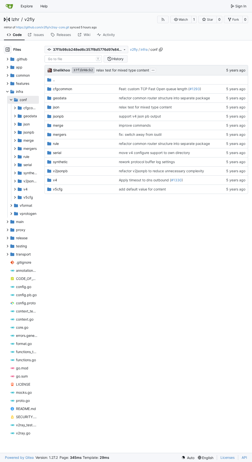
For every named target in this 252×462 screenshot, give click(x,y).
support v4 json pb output (140, 116)
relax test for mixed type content (122, 70)
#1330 (176, 180)
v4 (55, 180)
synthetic (60, 162)
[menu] (187, 458)
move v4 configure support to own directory (154, 153)
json (56, 107)
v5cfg (58, 189)
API (244, 457)
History (118, 59)
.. (54, 80)
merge (58, 125)
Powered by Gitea (19, 457)
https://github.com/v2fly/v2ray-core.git (42, 27)
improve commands (135, 125)
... (153, 69)
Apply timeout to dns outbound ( (145, 180)
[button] (181, 19)
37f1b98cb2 (83, 70)
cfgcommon (62, 89)
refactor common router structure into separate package (164, 98)
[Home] (9, 6)
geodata (59, 98)
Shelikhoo (61, 70)
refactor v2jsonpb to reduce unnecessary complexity (161, 171)
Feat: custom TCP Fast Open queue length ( (154, 89)
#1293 (194, 89)
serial (57, 153)
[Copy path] (160, 49)
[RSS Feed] (163, 19)
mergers (59, 134)
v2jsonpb (60, 171)
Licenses (227, 457)
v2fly (29, 19)
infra (144, 49)
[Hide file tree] (7, 49)
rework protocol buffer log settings (147, 162)
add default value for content (142, 189)
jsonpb (58, 116)
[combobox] (73, 59)
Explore (27, 6)
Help (44, 6)
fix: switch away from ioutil (140, 134)
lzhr (15, 19)
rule (56, 143)
